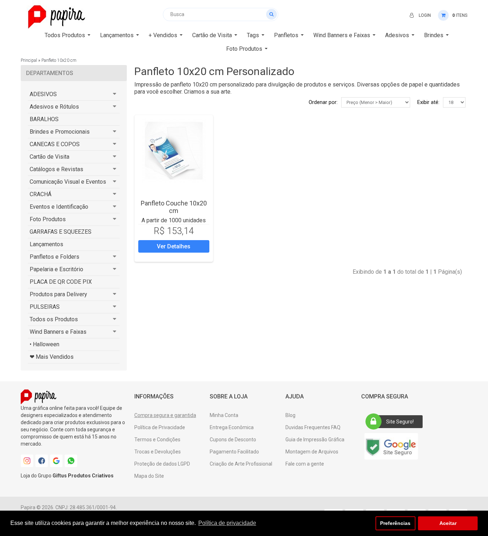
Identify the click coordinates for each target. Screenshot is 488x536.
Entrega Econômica (232, 427)
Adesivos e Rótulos (54, 106)
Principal (29, 60)
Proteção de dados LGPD (162, 464)
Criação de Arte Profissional (241, 464)
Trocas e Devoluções (157, 452)
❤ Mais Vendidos (52, 356)
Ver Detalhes (173, 246)
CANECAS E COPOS (55, 144)
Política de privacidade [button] (227, 523)
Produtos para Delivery (58, 294)
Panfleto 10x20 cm (58, 60)
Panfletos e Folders (54, 256)
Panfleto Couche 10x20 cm (174, 206)
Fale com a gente (304, 464)
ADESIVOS (43, 94)
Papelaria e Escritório (56, 269)
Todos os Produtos (54, 319)
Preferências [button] (395, 523)
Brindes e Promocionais (60, 131)
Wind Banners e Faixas (58, 331)
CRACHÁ (40, 194)
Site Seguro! (400, 422)
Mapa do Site (149, 476)
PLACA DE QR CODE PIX (61, 281)
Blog (290, 415)
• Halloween (44, 344)
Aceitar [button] (448, 523)
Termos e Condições (157, 439)
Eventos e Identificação (59, 206)
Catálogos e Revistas (56, 169)
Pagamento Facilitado (234, 452)
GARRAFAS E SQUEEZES (60, 231)
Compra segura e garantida (165, 415)
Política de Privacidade (159, 427)
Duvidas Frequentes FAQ (312, 427)
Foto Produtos (48, 219)
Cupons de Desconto (233, 439)
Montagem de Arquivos (311, 452)
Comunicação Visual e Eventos (68, 181)
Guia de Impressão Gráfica (314, 439)
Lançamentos (46, 244)
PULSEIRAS (45, 306)
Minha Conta (224, 415)
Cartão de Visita (49, 156)
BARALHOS (44, 119)
